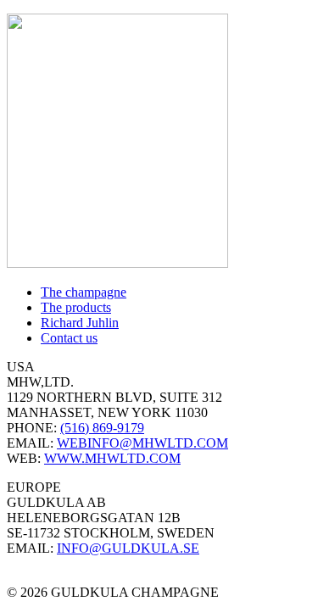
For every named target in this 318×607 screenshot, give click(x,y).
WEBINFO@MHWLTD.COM (142, 443)
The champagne (83, 292)
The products (76, 307)
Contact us (69, 338)
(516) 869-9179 (102, 427)
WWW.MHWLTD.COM (112, 458)
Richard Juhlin (80, 322)
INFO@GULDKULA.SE (128, 548)
